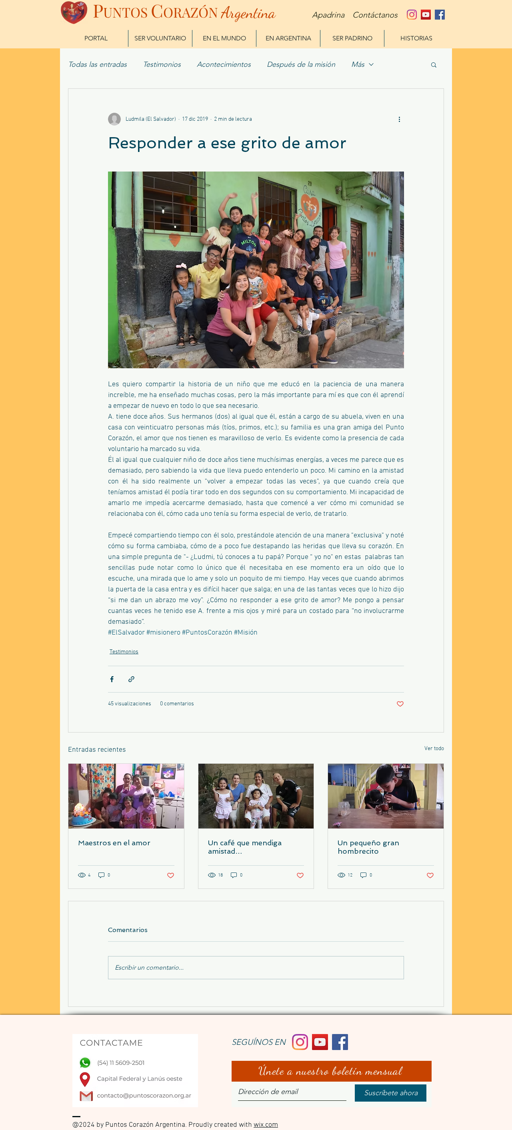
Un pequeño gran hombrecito (368, 847)
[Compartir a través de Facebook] (112, 679)
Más (357, 64)
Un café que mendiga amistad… (245, 847)
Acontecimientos (224, 64)
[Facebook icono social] (440, 15)
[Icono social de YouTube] (426, 15)
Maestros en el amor (114, 843)
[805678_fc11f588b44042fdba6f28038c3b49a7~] (412, 15)
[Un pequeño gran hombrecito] (386, 796)
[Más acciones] (399, 119)
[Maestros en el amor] (126, 796)
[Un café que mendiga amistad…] (256, 796)
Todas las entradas (97, 64)
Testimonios (162, 64)
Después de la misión (301, 64)
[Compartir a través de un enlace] (131, 679)
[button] (434, 64)
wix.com (266, 1125)
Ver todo (434, 748)
